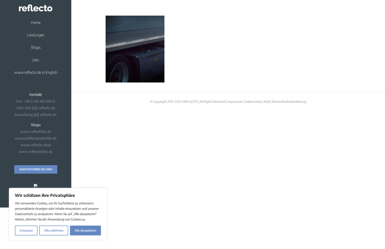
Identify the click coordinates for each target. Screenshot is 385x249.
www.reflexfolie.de (35, 131)
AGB (267, 101)
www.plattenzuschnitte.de (36, 138)
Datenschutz (253, 101)
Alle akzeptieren (85, 230)
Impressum (235, 101)
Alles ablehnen (53, 230)
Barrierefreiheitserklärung (289, 101)
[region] (58, 214)
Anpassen (26, 230)
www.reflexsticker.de (36, 151)
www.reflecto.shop (35, 145)
